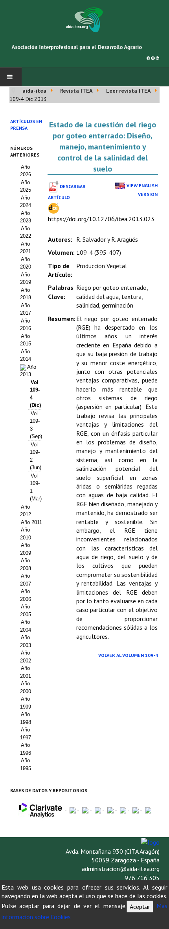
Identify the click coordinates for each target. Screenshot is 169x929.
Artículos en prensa (26, 124)
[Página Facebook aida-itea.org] (148, 58)
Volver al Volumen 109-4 (128, 655)
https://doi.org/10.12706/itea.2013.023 (101, 219)
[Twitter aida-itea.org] (152, 58)
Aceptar (140, 906)
